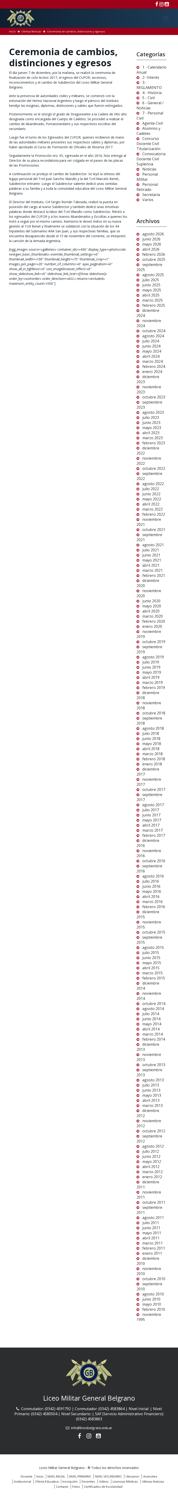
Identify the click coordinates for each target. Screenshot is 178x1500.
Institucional (22, 1481)
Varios (147, 199)
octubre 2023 (153, 397)
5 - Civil (148, 97)
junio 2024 (151, 346)
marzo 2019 (152, 682)
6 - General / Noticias (150, 105)
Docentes (88, 1481)
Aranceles (150, 1476)
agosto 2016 (153, 876)
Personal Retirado (147, 187)
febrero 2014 (153, 1039)
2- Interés (150, 77)
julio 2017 (150, 809)
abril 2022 (150, 504)
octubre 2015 (153, 932)
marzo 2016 (152, 901)
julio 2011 (150, 1222)
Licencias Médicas (125, 1481)
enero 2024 (152, 371)
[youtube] (167, 3)
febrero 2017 (153, 835)
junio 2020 (151, 600)
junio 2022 (151, 493)
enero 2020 (152, 626)
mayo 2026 (151, 244)
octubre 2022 (153, 468)
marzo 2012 (152, 1171)
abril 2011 (150, 1238)
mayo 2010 (151, 1304)
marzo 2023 (152, 437)
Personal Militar (147, 177)
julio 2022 (150, 488)
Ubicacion (132, 1476)
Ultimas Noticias (31, 31)
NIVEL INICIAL (56, 1476)
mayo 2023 (151, 427)
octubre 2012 (153, 1131)
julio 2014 (150, 1013)
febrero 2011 (153, 1248)
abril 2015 (150, 967)
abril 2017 (150, 825)
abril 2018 (150, 748)
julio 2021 (150, 550)
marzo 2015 (152, 973)
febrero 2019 (153, 687)
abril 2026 (150, 249)
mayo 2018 (151, 743)
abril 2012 (150, 1166)
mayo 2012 (151, 1161)
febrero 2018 (153, 758)
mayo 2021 (151, 560)
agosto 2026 (153, 234)
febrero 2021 (153, 575)
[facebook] (156, 3)
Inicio (12, 31)
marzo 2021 (152, 570)
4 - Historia (152, 92)
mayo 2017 (151, 820)
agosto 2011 (153, 1217)
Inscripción (70, 1481)
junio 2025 (151, 284)
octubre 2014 (153, 1003)
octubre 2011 (153, 1202)
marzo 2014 (152, 1034)
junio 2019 (151, 667)
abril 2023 (150, 432)
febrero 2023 (153, 442)
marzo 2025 (152, 300)
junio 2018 (151, 738)
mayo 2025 (151, 290)
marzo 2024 (152, 361)
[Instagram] (161, 3)
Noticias (149, 169)
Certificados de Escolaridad (103, 1486)
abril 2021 (150, 565)
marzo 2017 (152, 830)
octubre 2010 (153, 1278)
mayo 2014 (151, 1023)
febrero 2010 (153, 1309)
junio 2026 (151, 239)
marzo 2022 (152, 509)
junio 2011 (151, 1227)
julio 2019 (150, 662)
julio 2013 (150, 1085)
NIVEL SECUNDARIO (108, 1476)
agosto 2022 (153, 483)
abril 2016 (150, 896)
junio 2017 (151, 815)
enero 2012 (152, 1176)
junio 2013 (151, 1090)
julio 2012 (150, 1151)
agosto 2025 (153, 274)
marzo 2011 (152, 1243)
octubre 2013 (153, 1064)
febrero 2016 (153, 906)
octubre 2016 (153, 860)
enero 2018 (152, 764)
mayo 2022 (151, 499)
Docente (26, 1476)
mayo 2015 (151, 962)
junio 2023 (151, 422)
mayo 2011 (151, 1232)
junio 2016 (151, 886)
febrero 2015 (153, 978)
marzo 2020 (152, 616)
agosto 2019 (153, 657)
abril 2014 (150, 1029)
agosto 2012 (153, 1146)
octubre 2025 (153, 259)
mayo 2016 (151, 891)
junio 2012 (151, 1156)
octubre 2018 (153, 713)
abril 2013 (150, 1100)
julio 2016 (150, 881)
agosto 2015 (153, 947)
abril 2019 (150, 677)
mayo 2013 (151, 1095)
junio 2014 (151, 1018)
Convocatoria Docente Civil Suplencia (151, 159)
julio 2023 (150, 417)
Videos (104, 1481)
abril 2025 (150, 295)
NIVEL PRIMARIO (80, 1476)
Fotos (76, 1486)
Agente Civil (152, 123)
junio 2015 (151, 957)
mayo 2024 (151, 351)
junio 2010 (151, 1299)
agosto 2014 (153, 1008)
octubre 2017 (153, 789)
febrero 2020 (153, 621)
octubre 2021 (153, 529)
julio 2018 (150, 733)
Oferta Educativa (47, 1481)
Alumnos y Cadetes (148, 131)
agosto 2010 (153, 1294)
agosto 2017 (153, 804)
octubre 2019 (153, 641)
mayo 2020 (151, 606)
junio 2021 (151, 555)
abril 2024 (150, 356)
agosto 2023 (153, 412)
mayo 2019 (151, 672)
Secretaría (151, 194)
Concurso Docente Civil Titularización (148, 143)
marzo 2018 (152, 753)
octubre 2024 (153, 330)
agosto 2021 (153, 544)
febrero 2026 (153, 254)
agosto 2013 (153, 1080)
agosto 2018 (153, 728)
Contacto (62, 1486)
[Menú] (165, 18)
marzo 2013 (152, 1105)
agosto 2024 (153, 335)
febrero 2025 (153, 305)
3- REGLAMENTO (149, 85)
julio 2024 (150, 341)
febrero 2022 (153, 514)
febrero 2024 (153, 366)
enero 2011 (152, 1253)
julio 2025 (150, 279)
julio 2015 (150, 952)
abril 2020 (150, 611)
